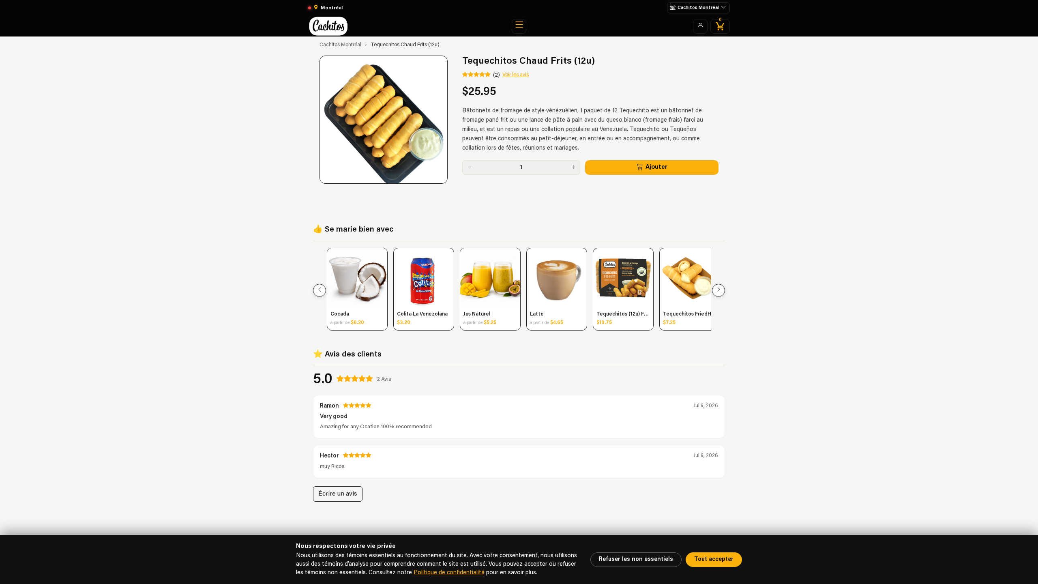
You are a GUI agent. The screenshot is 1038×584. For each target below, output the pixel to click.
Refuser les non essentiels (636, 559)
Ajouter (656, 167)
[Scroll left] (319, 290)
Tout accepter (713, 559)
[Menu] (519, 26)
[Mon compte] (700, 26)
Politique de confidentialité (449, 573)
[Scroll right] (718, 290)
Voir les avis (515, 75)
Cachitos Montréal (340, 45)
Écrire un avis (337, 494)
